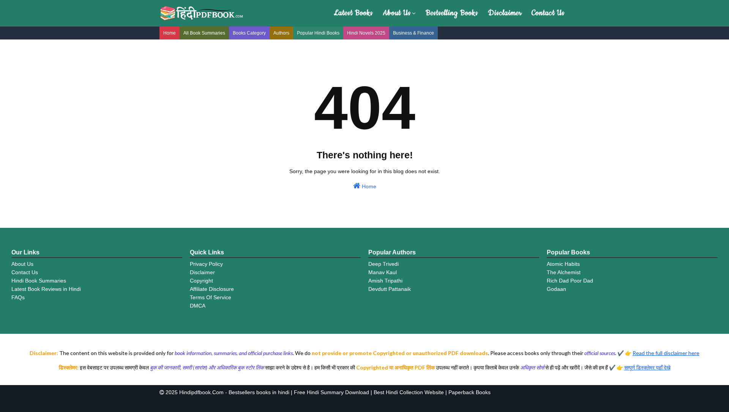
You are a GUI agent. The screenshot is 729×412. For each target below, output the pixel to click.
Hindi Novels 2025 (366, 33)
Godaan (556, 289)
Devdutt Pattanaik (389, 289)
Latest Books (353, 13)
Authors (281, 33)
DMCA (197, 306)
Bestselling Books (452, 13)
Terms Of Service (210, 297)
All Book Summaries (204, 33)
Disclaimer (505, 13)
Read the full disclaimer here (666, 353)
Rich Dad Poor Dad (570, 281)
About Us (397, 13)
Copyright (201, 281)
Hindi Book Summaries (38, 281)
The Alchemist (564, 272)
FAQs (18, 297)
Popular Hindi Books (318, 33)
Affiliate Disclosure (212, 289)
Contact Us (548, 13)
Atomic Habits (563, 264)
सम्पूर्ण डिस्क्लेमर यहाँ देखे (647, 367)
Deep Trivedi (383, 264)
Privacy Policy (206, 264)
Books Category (249, 33)
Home (169, 33)
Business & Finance (413, 33)
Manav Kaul (382, 272)
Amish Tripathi (385, 281)
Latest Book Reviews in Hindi (46, 289)
